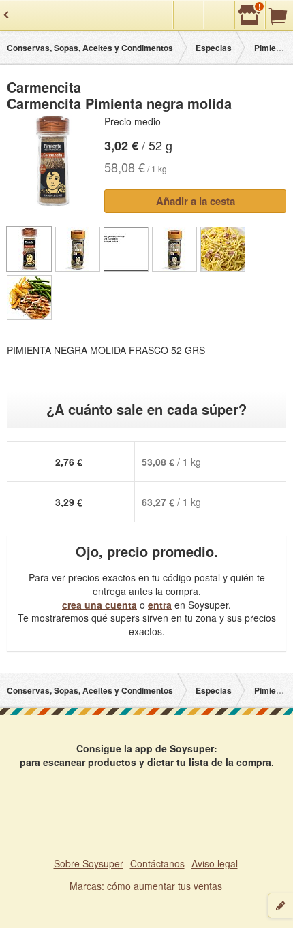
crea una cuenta (99, 604)
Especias (214, 48)
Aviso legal (214, 863)
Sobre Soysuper (88, 863)
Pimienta (271, 48)
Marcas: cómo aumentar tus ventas (146, 886)
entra (160, 604)
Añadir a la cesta (195, 200)
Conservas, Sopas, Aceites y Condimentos (90, 48)
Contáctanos (157, 863)
